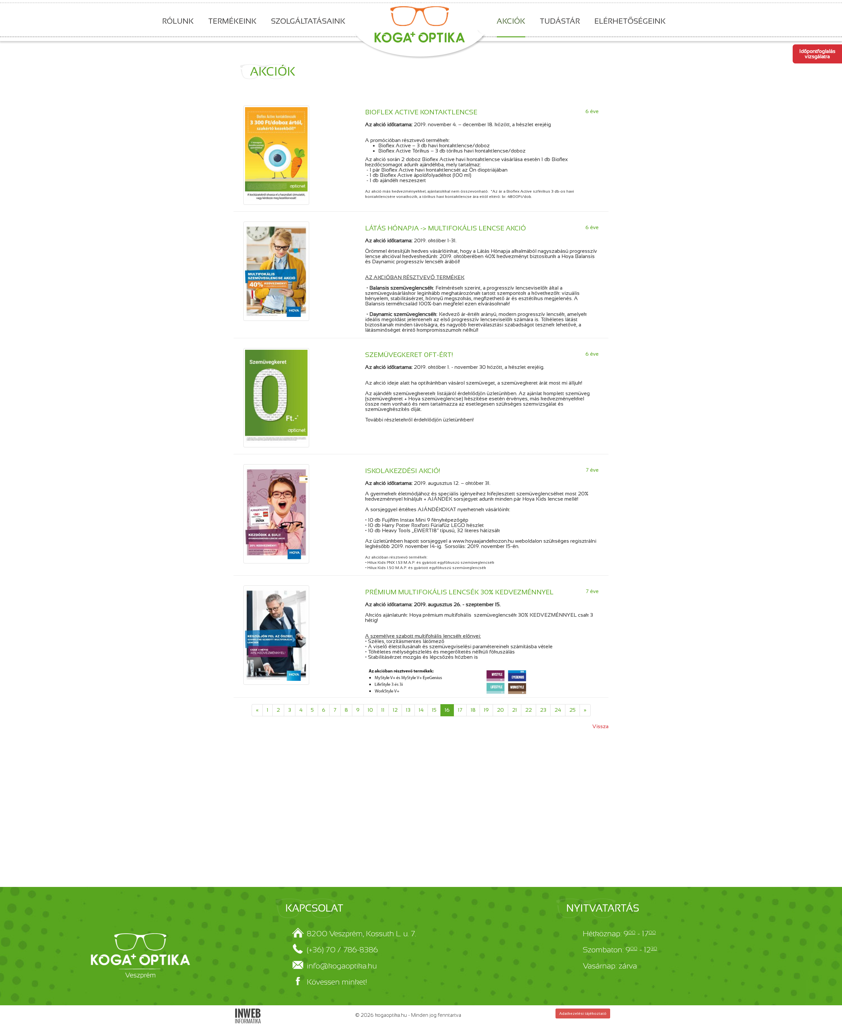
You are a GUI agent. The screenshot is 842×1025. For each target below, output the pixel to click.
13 (408, 710)
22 (528, 710)
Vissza (600, 726)
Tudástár (560, 21)
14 (421, 710)
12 (395, 710)
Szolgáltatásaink (308, 21)
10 (370, 710)
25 (572, 710)
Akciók (511, 21)
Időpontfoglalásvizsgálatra (817, 53)
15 (434, 710)
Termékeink (232, 21)
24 (558, 710)
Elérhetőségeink (630, 21)
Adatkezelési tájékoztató (583, 1013)
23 (543, 710)
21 (514, 710)
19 (486, 710)
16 (447, 710)
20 (500, 710)
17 (460, 710)
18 (473, 710)
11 (382, 710)
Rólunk (178, 21)
